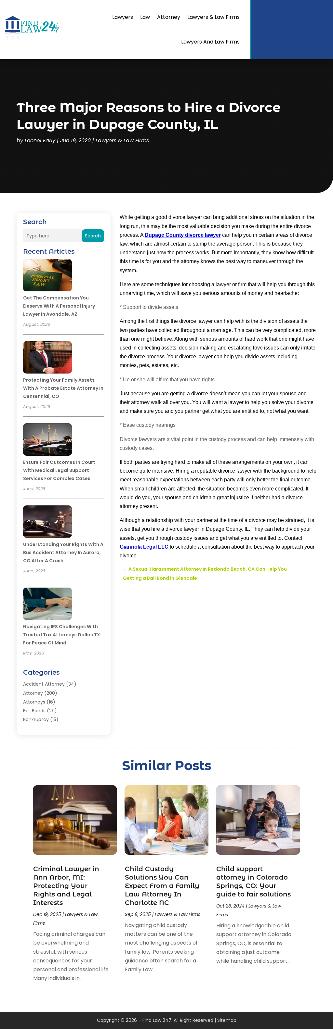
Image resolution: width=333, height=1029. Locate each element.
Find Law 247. (157, 1020)
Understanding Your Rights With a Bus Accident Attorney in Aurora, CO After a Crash (63, 552)
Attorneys (34, 702)
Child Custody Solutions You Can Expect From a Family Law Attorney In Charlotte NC (162, 886)
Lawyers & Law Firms (213, 17)
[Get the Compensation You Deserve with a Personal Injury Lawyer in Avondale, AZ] (47, 276)
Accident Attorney (44, 684)
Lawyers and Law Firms (210, 41)
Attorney (168, 17)
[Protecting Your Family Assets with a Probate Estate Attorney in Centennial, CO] (47, 358)
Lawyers (122, 17)
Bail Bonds (34, 710)
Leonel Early (40, 140)
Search (93, 236)
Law (145, 17)
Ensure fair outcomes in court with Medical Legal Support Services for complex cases (59, 470)
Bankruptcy (36, 719)
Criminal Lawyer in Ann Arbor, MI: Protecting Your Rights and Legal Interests (66, 886)
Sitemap (226, 1020)
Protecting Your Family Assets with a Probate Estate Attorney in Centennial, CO (63, 388)
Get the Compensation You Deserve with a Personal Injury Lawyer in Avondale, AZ (59, 306)
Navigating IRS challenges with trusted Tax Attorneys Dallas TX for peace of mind (61, 634)
